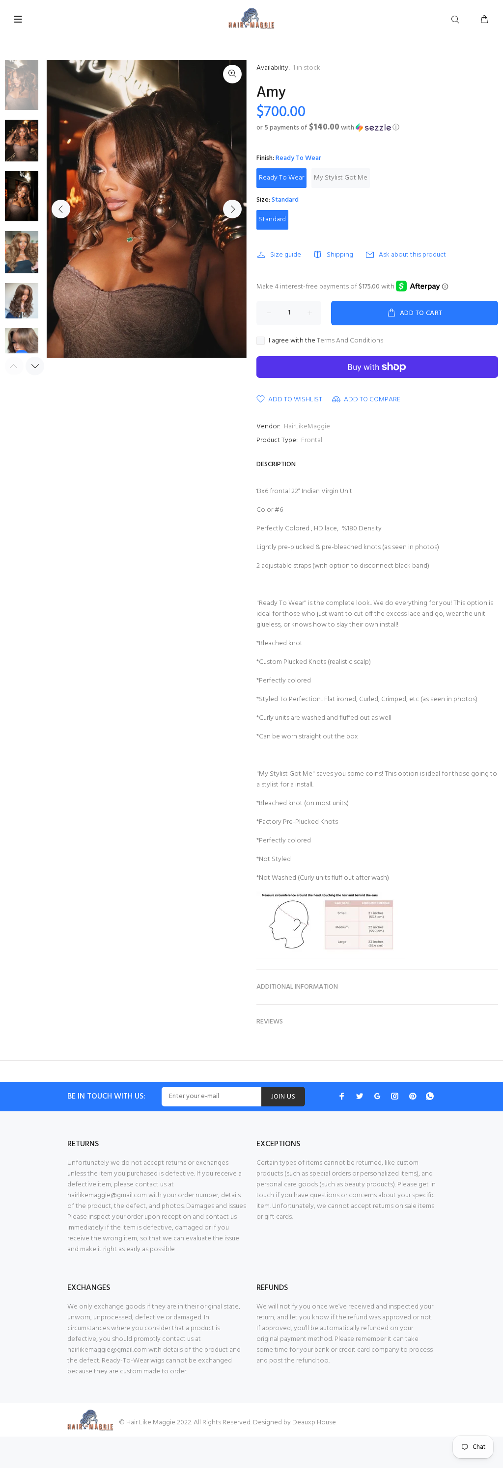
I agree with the (326, 341)
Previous (61, 209)
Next (232, 209)
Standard (272, 219)
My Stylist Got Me (340, 178)
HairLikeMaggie (307, 426)
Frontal (311, 440)
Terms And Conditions (350, 340)
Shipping (340, 255)
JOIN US (283, 1096)
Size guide (285, 255)
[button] (377, 127)
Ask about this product (412, 255)
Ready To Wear (281, 178)
